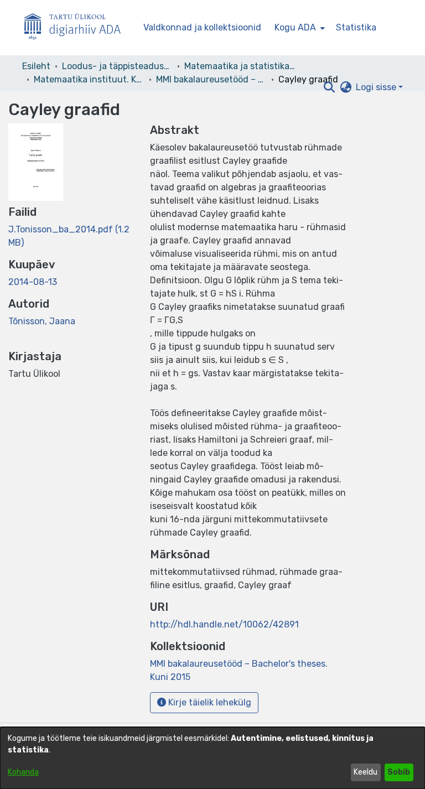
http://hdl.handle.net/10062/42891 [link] (224, 624)
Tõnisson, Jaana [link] (41, 321)
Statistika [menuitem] (356, 27)
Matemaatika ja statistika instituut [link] (239, 66)
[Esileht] (77, 28)
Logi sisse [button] (377, 87)
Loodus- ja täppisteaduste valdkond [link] (117, 66)
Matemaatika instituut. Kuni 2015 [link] (89, 79)
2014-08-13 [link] (32, 282)
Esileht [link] (36, 66)
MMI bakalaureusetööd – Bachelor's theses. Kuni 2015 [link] (211, 79)
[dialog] (212, 758)
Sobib (398, 772)
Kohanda (23, 772)
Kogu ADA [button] (295, 27)
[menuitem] (298, 27)
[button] (329, 87)
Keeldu (365, 772)
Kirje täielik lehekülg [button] (208, 702)
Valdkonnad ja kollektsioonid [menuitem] (202, 27)
